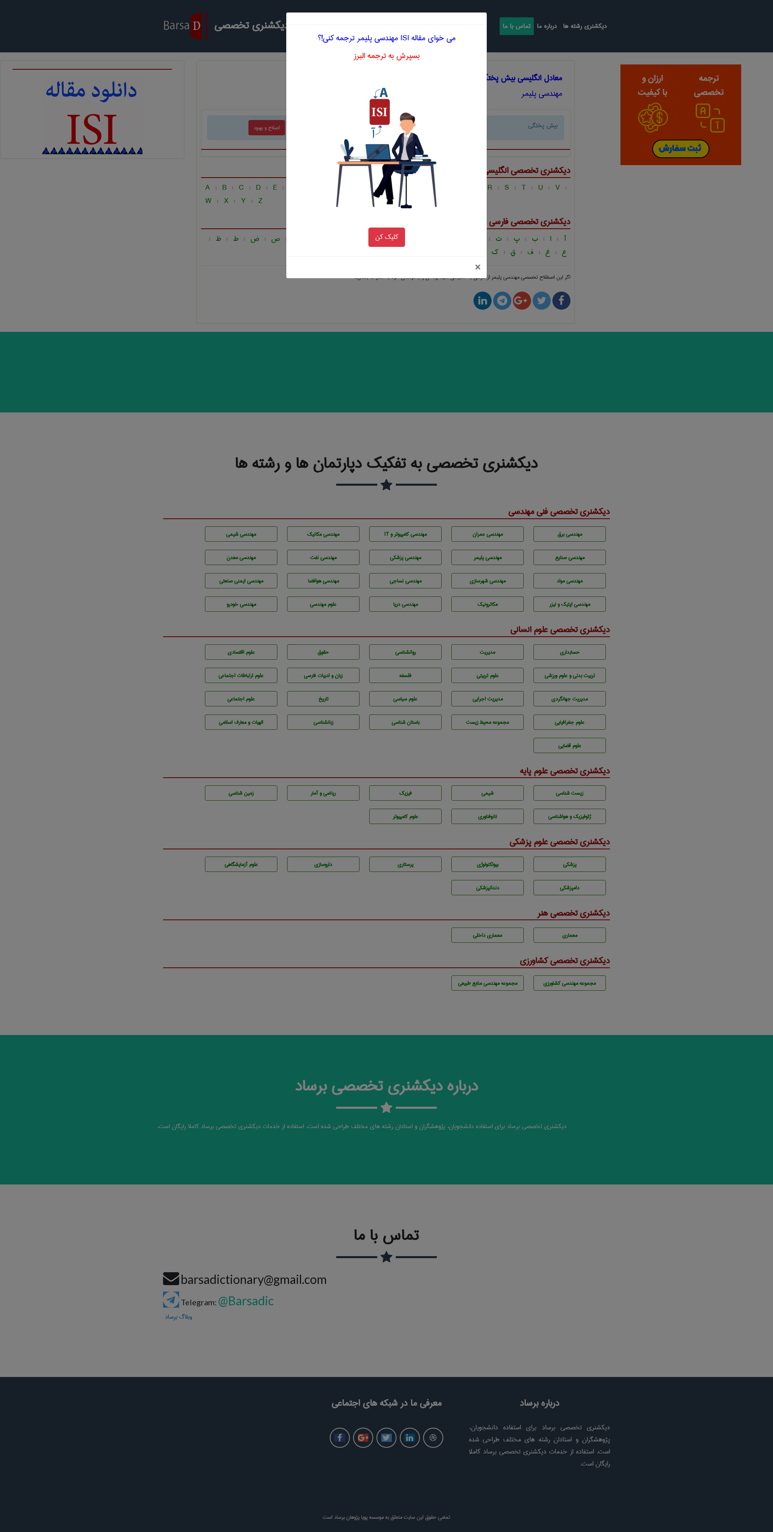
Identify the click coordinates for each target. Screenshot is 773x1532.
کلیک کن (386, 237)
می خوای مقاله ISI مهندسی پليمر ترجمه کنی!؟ (387, 38)
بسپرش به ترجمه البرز (387, 56)
